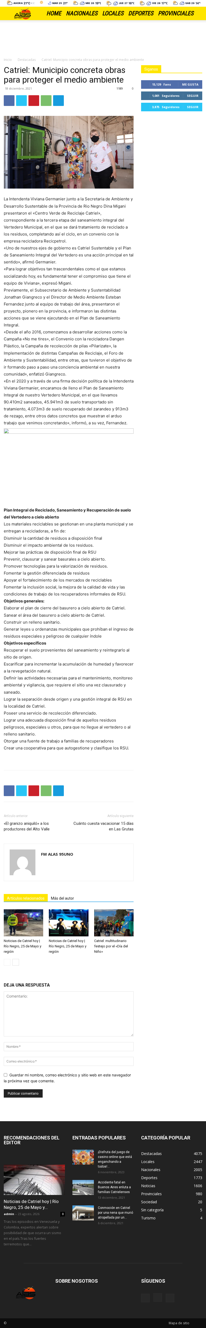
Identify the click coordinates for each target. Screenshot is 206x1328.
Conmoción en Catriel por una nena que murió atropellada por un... (115, 1212)
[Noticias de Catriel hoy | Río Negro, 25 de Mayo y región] (23, 922)
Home (53, 13)
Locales (112, 13)
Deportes (140, 13)
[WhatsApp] (46, 100)
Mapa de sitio (179, 1323)
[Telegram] (58, 100)
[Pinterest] (33, 100)
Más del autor (62, 898)
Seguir (192, 96)
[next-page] (15, 962)
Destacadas (27, 59)
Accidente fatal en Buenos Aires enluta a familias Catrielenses (114, 1187)
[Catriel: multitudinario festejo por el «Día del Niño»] (114, 922)
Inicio (8, 59)
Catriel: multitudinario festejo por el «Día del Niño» (111, 946)
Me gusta (190, 84)
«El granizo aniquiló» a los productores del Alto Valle (27, 826)
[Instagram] (157, 1297)
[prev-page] (7, 962)
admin (9, 1214)
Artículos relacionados (26, 898)
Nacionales (81, 13)
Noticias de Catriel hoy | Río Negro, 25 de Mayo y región (22, 946)
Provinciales (175, 13)
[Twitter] (21, 100)
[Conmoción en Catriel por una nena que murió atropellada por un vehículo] (83, 1212)
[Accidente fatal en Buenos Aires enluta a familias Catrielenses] (83, 1187)
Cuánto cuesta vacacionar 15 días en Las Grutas (103, 826)
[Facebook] (9, 100)
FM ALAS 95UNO (57, 854)
